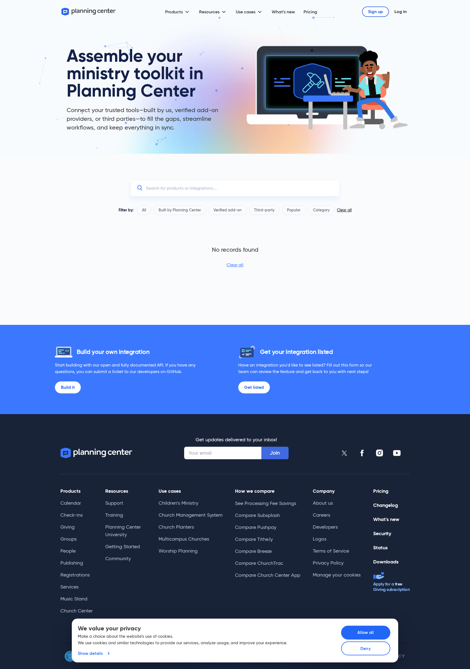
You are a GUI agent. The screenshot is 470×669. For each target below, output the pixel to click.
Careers (321, 515)
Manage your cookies (337, 575)
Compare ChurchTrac (259, 563)
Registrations (75, 575)
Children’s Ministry (178, 503)
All (144, 210)
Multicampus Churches (184, 539)
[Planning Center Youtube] (396, 453)
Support (114, 503)
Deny (365, 648)
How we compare (254, 491)
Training (114, 515)
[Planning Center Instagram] (379, 453)
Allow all (365, 632)
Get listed (254, 387)
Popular (294, 210)
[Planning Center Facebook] (362, 453)
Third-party (264, 210)
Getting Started (122, 547)
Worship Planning (178, 551)
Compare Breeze (253, 551)
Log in (400, 11)
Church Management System (190, 515)
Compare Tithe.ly (254, 539)
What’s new (283, 11)
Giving (67, 527)
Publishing (71, 563)
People (68, 551)
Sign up (375, 11)
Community (118, 559)
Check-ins (71, 515)
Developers (325, 527)
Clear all (344, 210)
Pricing (310, 11)
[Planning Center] (88, 11)
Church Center (76, 611)
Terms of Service (331, 551)
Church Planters (176, 527)
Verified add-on (228, 210)
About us (323, 503)
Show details (90, 653)
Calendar (70, 503)
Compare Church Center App (267, 575)
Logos (319, 539)
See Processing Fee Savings (265, 503)
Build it (68, 387)
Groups (68, 539)
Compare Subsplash (257, 515)
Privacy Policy (328, 563)
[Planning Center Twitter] (344, 453)
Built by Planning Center (180, 210)
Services (69, 587)
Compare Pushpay (255, 527)
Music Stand (73, 599)
